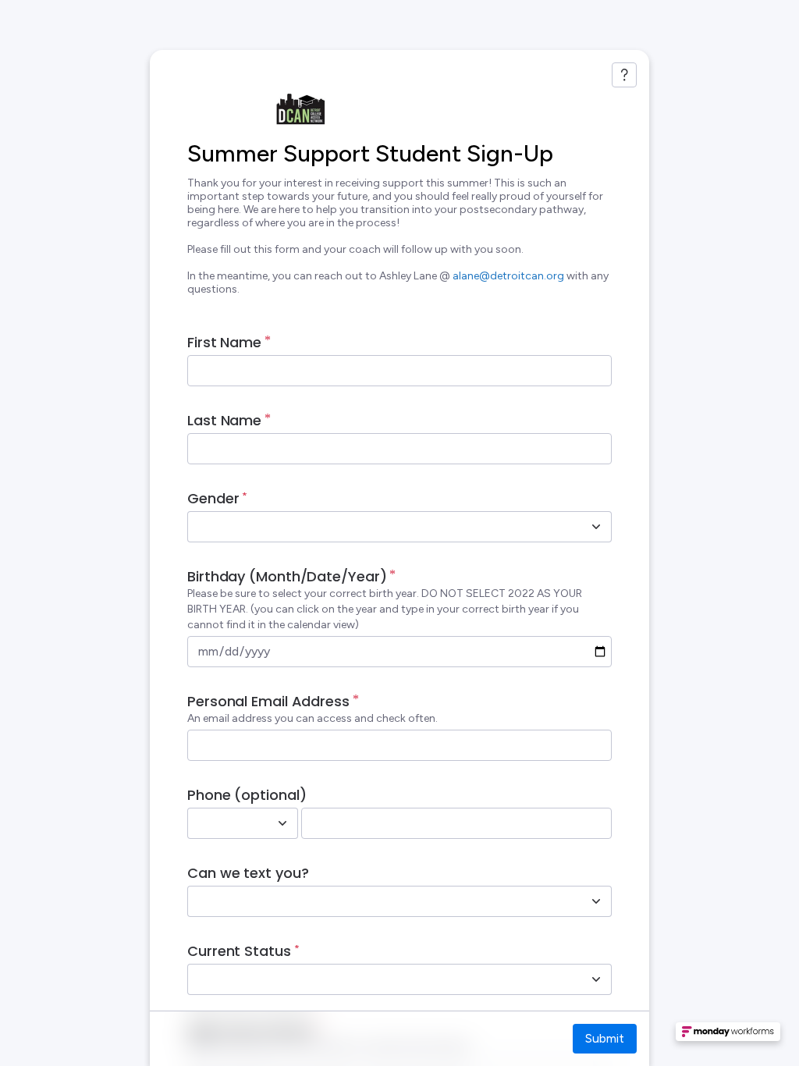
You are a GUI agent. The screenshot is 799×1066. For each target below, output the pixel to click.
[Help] (624, 74)
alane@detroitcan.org (508, 275)
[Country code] (282, 823)
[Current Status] (596, 979)
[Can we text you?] (596, 901)
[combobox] (382, 526)
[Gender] (596, 526)
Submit (604, 1038)
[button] (728, 1036)
